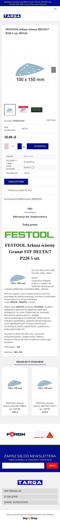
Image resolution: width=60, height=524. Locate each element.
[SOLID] (44, 434)
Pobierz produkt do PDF (20, 190)
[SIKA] (16, 434)
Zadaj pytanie (16, 182)
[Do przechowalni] (53, 146)
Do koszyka (40, 146)
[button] (54, 9)
